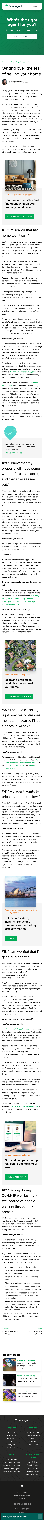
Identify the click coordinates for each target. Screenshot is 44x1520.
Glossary (32, 1442)
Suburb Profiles (32, 1465)
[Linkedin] (18, 1504)
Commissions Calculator (11, 1462)
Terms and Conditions (22, 1495)
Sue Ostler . (20, 81)
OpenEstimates (11, 1459)
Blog (12, 62)
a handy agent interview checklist (23, 1106)
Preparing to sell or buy (23, 62)
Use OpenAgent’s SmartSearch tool (17, 1029)
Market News (33, 1462)
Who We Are (11, 1435)
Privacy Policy (22, 1492)
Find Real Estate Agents (11, 1469)
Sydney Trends (32, 1468)
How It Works (11, 1438)
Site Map (22, 1498)
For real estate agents (26, 1360)
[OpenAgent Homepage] (13, 6)
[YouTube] (22, 1504)
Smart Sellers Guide (32, 1435)
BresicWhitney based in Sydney (23, 372)
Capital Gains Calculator (11, 1472)
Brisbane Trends (33, 1471)
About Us (11, 1432)
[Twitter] (25, 1504)
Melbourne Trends (32, 1474)
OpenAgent (5, 62)
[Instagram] (29, 1504)
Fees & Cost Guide (32, 1432)
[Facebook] (14, 1504)
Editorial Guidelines (32, 1445)
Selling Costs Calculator (11, 1465)
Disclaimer (20, 1513)
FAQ (11, 1442)
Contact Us (11, 1448)
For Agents (11, 1445)
